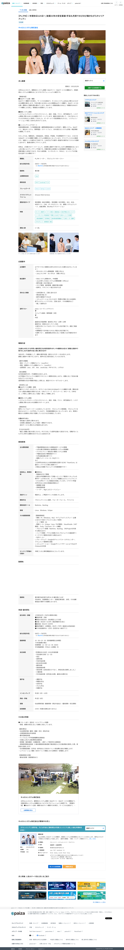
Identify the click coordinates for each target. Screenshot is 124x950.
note (58, 931)
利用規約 (20, 949)
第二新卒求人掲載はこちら (89, 939)
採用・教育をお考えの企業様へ (38, 939)
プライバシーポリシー (30, 949)
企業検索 (91, 923)
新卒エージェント (79, 923)
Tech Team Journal (35, 931)
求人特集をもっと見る (99, 902)
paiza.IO (67, 931)
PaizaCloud (77, 931)
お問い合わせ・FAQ (45, 944)
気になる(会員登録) (55, 867)
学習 (30, 927)
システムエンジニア (90, 100)
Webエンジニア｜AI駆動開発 (93, 128)
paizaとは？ (78, 3)
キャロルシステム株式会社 (28, 27)
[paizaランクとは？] (103, 80)
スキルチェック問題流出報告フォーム (64, 944)
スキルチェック (39, 927)
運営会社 (13, 949)
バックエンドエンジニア (92, 141)
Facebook (41, 935)
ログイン (116, 5)
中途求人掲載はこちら (56, 939)
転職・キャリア (33, 923)
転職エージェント (64, 923)
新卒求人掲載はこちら (72, 939)
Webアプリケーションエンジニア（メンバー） (94, 114)
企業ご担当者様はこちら (107, 3)
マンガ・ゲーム (51, 927)
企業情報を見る (28, 810)
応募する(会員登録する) (94, 88)
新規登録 (121, 5)
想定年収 (40, 166)
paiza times (48, 931)
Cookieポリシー (41, 949)
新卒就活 (53, 923)
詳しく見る (93, 839)
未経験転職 (44, 923)
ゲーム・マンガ (61, 3)
